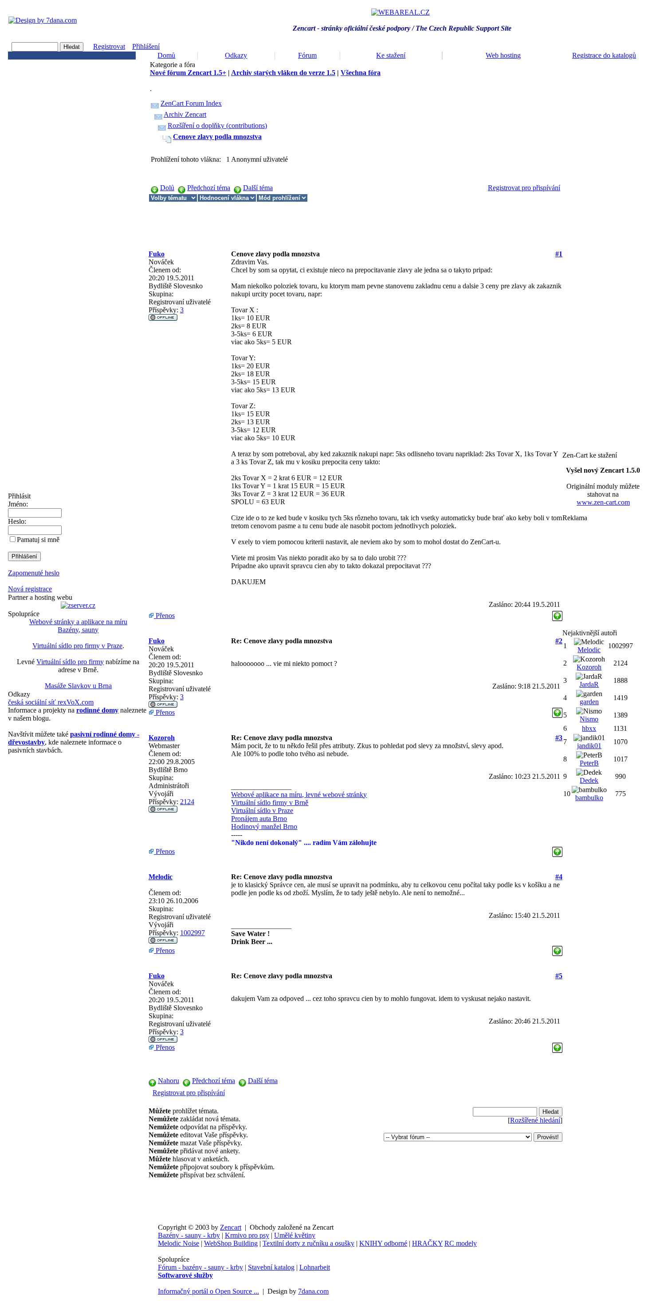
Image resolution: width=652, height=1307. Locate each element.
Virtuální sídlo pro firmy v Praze (77, 646)
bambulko (589, 797)
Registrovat (109, 46)
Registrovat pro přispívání (524, 187)
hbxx (589, 728)
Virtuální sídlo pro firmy (70, 661)
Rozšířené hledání (535, 1120)
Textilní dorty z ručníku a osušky (308, 1243)
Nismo (589, 719)
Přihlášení (146, 46)
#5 (558, 976)
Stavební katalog (271, 1267)
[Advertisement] (310, 222)
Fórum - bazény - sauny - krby (200, 1267)
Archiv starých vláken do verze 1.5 (283, 72)
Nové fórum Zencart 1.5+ (188, 72)
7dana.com (313, 1291)
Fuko (157, 254)
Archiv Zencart (185, 114)
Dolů (167, 187)
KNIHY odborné (383, 1243)
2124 (187, 801)
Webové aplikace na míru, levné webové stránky (299, 794)
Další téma (258, 187)
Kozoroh (162, 737)
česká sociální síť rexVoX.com (51, 702)
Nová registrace (30, 589)
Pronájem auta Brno (259, 818)
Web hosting (503, 55)
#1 (558, 254)
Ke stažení (390, 55)
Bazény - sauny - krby (189, 1235)
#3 (558, 737)
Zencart (230, 1227)
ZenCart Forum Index (191, 103)
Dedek (589, 780)
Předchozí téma (208, 187)
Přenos (164, 615)
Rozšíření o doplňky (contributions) (217, 125)
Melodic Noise (178, 1243)
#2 (558, 641)
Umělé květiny (294, 1235)
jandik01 (589, 745)
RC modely (460, 1243)
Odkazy (236, 55)
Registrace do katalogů (604, 55)
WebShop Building (231, 1243)
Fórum (307, 55)
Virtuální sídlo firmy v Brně (269, 802)
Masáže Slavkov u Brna (78, 685)
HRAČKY (427, 1243)
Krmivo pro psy (247, 1235)
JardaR (589, 684)
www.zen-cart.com (603, 502)
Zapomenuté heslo (33, 573)
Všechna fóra (361, 72)
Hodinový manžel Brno (264, 826)
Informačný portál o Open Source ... (208, 1291)
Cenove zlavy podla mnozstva (217, 136)
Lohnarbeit (314, 1267)
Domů (166, 55)
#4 (558, 877)
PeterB (589, 763)
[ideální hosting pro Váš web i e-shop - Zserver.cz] (78, 605)
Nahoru (168, 1080)
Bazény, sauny (78, 630)
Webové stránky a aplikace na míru (78, 622)
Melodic (161, 877)
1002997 (192, 932)
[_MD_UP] (557, 613)
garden (589, 701)
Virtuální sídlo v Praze (262, 810)
